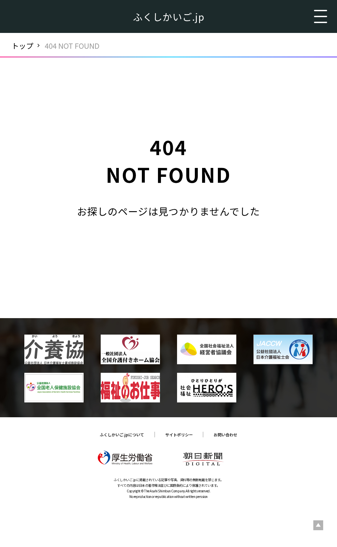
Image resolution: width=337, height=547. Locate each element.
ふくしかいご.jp (168, 16)
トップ (22, 45)
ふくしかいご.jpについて (122, 434)
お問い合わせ (225, 434)
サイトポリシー (179, 434)
